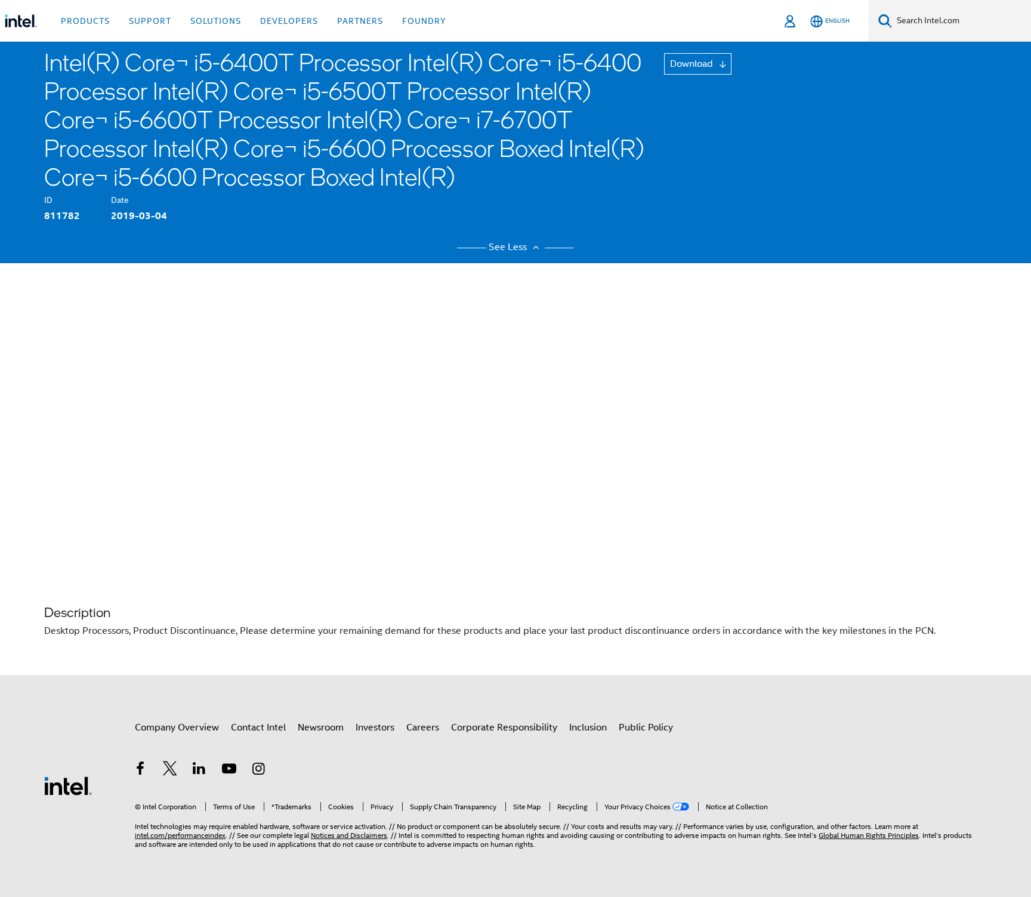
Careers (422, 727)
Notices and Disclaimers (349, 835)
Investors (375, 727)
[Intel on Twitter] (170, 770)
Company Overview (177, 727)
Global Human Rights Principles (869, 835)
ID (48, 200)
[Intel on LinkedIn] (199, 770)
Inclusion (588, 727)
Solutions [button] (215, 21)
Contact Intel (258, 727)
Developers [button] (289, 21)
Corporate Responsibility (504, 727)
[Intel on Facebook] (140, 770)
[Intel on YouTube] (229, 770)
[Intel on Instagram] (258, 770)
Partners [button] (360, 21)
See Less (509, 247)
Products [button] (85, 21)
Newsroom (321, 727)
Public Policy (646, 727)
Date (120, 200)
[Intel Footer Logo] (68, 785)
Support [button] (150, 21)
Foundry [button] (424, 21)
